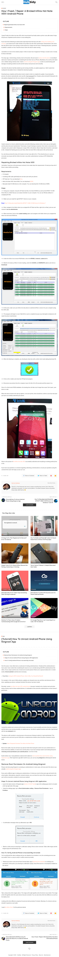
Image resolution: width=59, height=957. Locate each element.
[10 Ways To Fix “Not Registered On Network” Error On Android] (14, 526)
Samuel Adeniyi (16, 483)
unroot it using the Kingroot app (32, 61)
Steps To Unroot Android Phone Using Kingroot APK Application (21, 657)
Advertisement (47, 955)
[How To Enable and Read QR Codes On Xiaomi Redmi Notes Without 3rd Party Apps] (44, 526)
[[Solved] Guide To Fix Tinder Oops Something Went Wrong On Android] (14, 581)
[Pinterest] (51, 475)
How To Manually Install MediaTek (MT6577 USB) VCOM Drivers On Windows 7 (25, 203)
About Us (41, 955)
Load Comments (29, 504)
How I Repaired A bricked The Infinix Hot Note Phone (20, 743)
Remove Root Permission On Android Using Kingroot (18, 655)
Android (4, 8)
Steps (6, 30)
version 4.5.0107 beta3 (30, 784)
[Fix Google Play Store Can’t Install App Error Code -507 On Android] (44, 608)
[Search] (56, 2)
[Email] (55, 475)
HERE (31, 181)
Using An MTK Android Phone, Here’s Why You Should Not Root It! (26, 676)
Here (21, 179)
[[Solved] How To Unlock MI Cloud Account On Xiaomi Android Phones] (44, 581)
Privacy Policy (35, 955)
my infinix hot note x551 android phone (20, 686)
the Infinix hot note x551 (19, 461)
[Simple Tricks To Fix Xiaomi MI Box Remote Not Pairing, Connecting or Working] (14, 553)
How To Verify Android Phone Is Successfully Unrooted (19, 660)
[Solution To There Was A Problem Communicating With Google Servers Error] (14, 608)
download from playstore (38, 861)
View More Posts (51, 483)
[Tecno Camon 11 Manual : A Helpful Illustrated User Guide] (44, 553)
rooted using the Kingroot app (13, 769)
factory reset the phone (44, 58)
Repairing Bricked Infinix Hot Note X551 (14, 24)
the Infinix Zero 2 (9, 907)
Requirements (8, 27)
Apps (9, 589)
